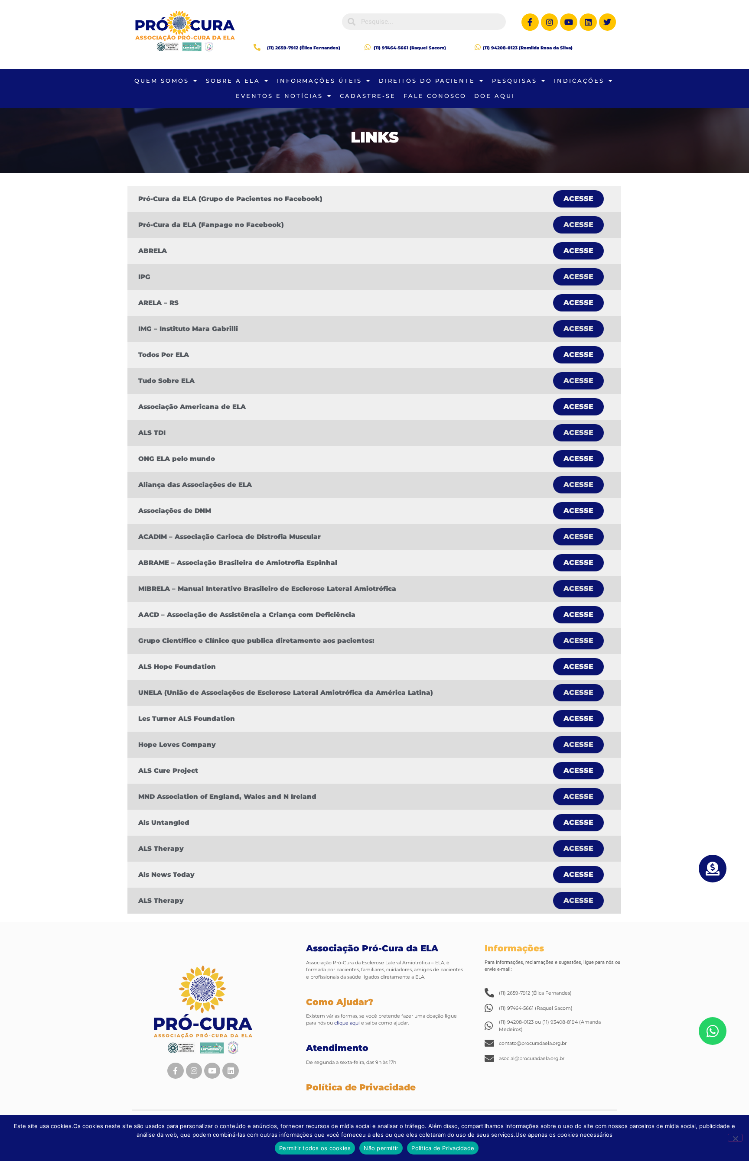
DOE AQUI (494, 95)
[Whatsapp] (712, 1031)
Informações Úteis (319, 80)
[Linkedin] (588, 22)
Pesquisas (514, 80)
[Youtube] (568, 22)
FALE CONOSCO (435, 95)
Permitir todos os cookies (315, 1148)
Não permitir (381, 1148)
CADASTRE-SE (368, 95)
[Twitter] (607, 22)
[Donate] (712, 868)
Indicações (579, 80)
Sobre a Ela (233, 80)
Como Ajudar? (339, 1002)
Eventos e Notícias (279, 95)
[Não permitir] (735, 1138)
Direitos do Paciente (427, 80)
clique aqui (346, 1023)
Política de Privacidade (442, 1148)
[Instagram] (549, 22)
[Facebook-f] (530, 22)
